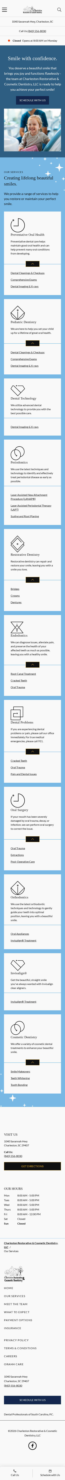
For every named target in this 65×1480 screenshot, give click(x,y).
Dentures (16, 602)
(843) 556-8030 (37, 31)
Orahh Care (14, 1364)
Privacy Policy (16, 1340)
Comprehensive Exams (24, 279)
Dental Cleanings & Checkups (27, 273)
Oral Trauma (18, 687)
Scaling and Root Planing (25, 516)
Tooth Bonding (19, 1084)
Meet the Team (16, 1304)
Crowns (15, 595)
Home (8, 1288)
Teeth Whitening (20, 1078)
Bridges (15, 588)
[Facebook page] (32, 1446)
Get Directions (32, 1166)
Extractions (17, 854)
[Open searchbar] (59, 9)
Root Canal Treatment (23, 673)
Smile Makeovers (20, 1071)
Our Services (14, 1296)
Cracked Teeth (19, 680)
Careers (10, 1356)
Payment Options (18, 1320)
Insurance (12, 1328)
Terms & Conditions (20, 1348)
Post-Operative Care (23, 861)
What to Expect (17, 1312)
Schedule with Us (33, 100)
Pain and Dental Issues (24, 774)
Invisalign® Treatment (23, 940)
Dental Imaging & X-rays (24, 286)
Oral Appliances (20, 933)
